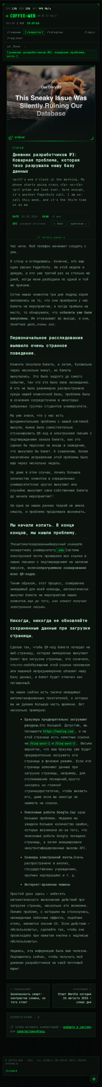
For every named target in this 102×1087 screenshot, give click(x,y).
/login (89, 32)
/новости (34, 32)
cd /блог (14, 46)
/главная (14, 32)
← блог (59, 223)
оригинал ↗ (79, 223)
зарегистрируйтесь (31, 1031)
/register (15, 38)
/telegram (55, 32)
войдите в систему (77, 1027)
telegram (11, 1071)
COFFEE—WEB (23, 16)
